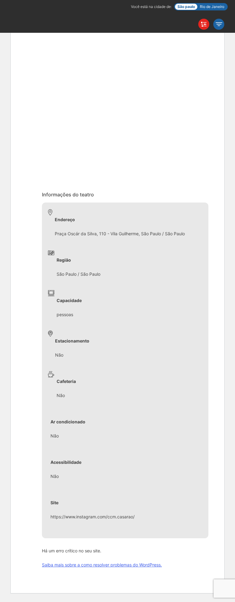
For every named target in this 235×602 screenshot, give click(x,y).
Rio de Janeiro (212, 6)
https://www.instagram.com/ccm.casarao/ (92, 516)
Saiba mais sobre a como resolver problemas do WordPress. (102, 564)
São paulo (186, 6)
